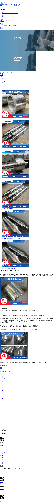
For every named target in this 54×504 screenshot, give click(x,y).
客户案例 (3, 16)
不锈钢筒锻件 (3, 452)
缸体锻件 (3, 376)
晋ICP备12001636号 (17, 468)
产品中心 (3, 12)
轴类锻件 (5, 13)
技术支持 (1, 74)
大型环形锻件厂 (4, 378)
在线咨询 (1, 87)
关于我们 (3, 11)
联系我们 (4, 2)
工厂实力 (3, 14)
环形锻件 (3, 13)
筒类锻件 (7, 13)
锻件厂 (3, 374)
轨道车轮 (3, 448)
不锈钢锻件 (12, 13)
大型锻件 (3, 380)
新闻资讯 (8, 72)
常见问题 (1, 75)
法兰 (17, 13)
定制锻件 (15, 13)
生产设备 (3, 15)
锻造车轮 (3, 381)
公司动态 (11, 72)
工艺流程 (3, 390)
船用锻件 (3, 375)
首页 (5, 72)
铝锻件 (3, 377)
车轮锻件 (10, 13)
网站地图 (1, 2)
